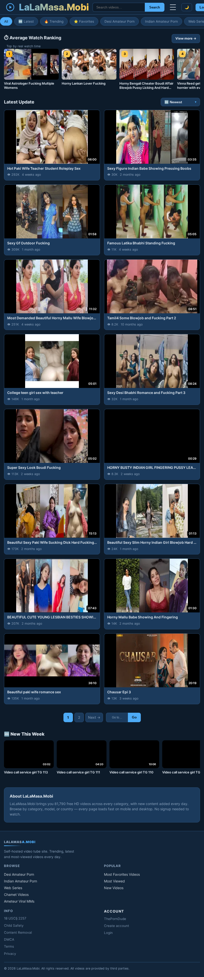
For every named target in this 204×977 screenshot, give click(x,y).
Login (108, 933)
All (6, 21)
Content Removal (18, 932)
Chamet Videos (16, 894)
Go (134, 717)
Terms (9, 946)
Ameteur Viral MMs (19, 901)
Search (154, 7)
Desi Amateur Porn (119, 21)
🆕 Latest (26, 21)
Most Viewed (114, 881)
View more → (185, 38)
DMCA (9, 939)
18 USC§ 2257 (15, 918)
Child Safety (14, 925)
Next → (94, 717)
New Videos (113, 888)
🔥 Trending (53, 21)
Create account (116, 926)
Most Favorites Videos (122, 874)
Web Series (13, 888)
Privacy (10, 954)
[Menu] (173, 7)
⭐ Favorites (84, 21)
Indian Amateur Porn (161, 21)
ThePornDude (115, 919)
